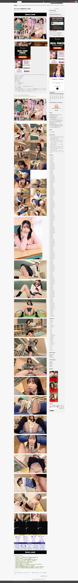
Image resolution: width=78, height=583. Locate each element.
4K (50, 323)
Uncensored (25, 1)
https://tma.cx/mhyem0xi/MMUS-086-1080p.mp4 (21, 95)
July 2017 (51, 272)
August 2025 (52, 169)
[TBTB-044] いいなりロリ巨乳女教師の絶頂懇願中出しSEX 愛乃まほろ (27, 559)
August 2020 (52, 233)
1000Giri (55, 114)
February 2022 (52, 214)
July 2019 (51, 247)
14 (58, 96)
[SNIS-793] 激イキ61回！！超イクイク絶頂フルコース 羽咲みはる (26, 560)
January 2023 (52, 202)
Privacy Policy (52, 132)
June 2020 (51, 235)
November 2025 (52, 166)
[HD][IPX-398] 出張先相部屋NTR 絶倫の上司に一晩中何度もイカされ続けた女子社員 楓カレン (30, 566)
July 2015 (51, 298)
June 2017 (51, 273)
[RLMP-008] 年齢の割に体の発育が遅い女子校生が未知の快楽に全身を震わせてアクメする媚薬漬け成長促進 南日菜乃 (56, 137)
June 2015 (51, 299)
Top (56, 581)
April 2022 (51, 212)
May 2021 (51, 223)
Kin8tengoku (60, 120)
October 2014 (52, 307)
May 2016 (51, 287)
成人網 (40, 1)
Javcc (15, 5)
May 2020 (51, 236)
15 (60, 96)
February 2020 (52, 239)
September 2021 (52, 219)
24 (50, 98)
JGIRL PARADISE (52, 335)
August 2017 (52, 271)
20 (56, 97)
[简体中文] (71, 1)
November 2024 (52, 179)
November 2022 (52, 204)
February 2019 (52, 252)
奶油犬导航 (51, 356)
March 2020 (52, 238)
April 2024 (51, 186)
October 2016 (52, 282)
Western (61, 125)
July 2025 (51, 170)
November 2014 (52, 306)
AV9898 (51, 324)
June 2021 (51, 222)
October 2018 (52, 256)
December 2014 (52, 305)
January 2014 (52, 316)
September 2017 (52, 270)
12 (54, 96)
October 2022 (52, 205)
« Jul (50, 100)
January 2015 (52, 304)
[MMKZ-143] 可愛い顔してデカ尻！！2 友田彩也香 (39, 572)
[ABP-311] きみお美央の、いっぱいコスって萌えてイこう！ (25, 558)
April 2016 (51, 288)
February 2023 (52, 201)
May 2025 (51, 172)
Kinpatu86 (51, 121)
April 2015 (51, 301)
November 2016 (52, 281)
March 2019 (52, 251)
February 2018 (52, 265)
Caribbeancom (53, 116)
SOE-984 (58, 124)
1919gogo (58, 114)
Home (15, 1)
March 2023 (52, 200)
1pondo (51, 114)
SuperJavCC (20, 10)
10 (50, 96)
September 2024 (52, 181)
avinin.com (51, 364)
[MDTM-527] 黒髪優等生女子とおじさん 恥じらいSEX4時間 (25, 565)
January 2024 (52, 189)
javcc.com (26, 581)
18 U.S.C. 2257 (52, 131)
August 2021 (52, 220)
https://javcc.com (52, 12)
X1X (50, 127)
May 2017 (51, 274)
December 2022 (52, 203)
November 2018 (52, 255)
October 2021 (52, 218)
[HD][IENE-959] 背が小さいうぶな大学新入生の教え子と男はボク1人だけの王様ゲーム (29, 564)
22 (60, 97)
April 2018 (51, 263)
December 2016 (52, 280)
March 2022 (52, 213)
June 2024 (51, 184)
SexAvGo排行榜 (51, 357)
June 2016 (51, 286)
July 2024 (51, 183)
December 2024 (52, 178)
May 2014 (51, 313)
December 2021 (52, 216)
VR (34, 1)
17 (50, 97)
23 (62, 97)
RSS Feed (57, 8)
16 (62, 96)
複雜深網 (50, 355)
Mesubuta (59, 121)
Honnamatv (58, 119)
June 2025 (51, 171)
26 (54, 98)
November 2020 (52, 230)
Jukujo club (54, 120)
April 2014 (51, 314)
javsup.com (51, 362)
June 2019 (51, 248)
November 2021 (52, 217)
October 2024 (52, 180)
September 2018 (52, 257)
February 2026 (52, 163)
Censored (19, 1)
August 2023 (52, 195)
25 (52, 98)
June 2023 (51, 197)
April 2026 (51, 161)
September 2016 (52, 283)
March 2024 (52, 187)
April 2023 (51, 199)
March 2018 (52, 264)
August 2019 (52, 246)
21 (58, 97)
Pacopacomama (53, 124)
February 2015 (52, 303)
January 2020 (52, 240)
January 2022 (52, 215)
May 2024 (51, 185)
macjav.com (51, 361)
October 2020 (52, 231)
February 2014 (52, 315)
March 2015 (52, 302)
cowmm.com (51, 363)
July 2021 (51, 221)
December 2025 (52, 165)
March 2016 (52, 289)
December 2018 (52, 254)
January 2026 (52, 164)
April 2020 (51, 237)
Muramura (51, 123)
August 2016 (52, 284)
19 (54, 97)
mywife (55, 123)
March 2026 (52, 162)
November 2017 (52, 268)
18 (52, 97)
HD (31, 1)
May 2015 (51, 300)
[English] (74, 1)
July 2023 (51, 196)
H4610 (50, 119)
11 (52, 96)
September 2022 (52, 206)
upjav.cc (50, 365)
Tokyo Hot (51, 343)
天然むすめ (57, 127)
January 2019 (52, 253)
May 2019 (51, 249)
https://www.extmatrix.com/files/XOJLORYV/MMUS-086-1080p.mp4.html (25, 96)
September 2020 (52, 232)
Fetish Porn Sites (51, 354)
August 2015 (52, 297)
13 (56, 96)
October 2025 (52, 167)
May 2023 (51, 198)
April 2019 (51, 250)
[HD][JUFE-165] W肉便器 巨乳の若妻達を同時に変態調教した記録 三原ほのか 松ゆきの (29, 567)
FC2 (29, 1)
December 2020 (52, 229)
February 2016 (52, 290)
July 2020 (51, 234)
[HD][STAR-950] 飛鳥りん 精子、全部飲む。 (22, 563)
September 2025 (52, 168)
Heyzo (55, 119)
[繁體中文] (73, 1)
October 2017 (52, 269)
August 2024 (52, 182)
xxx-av (52, 127)
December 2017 (52, 267)
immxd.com (51, 366)
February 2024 (52, 188)
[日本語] (76, 1)
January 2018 (52, 266)
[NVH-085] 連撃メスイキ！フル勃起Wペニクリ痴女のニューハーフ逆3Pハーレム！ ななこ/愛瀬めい (57, 151)
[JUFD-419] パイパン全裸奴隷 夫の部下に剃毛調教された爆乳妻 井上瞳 (27, 557)
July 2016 (51, 285)
